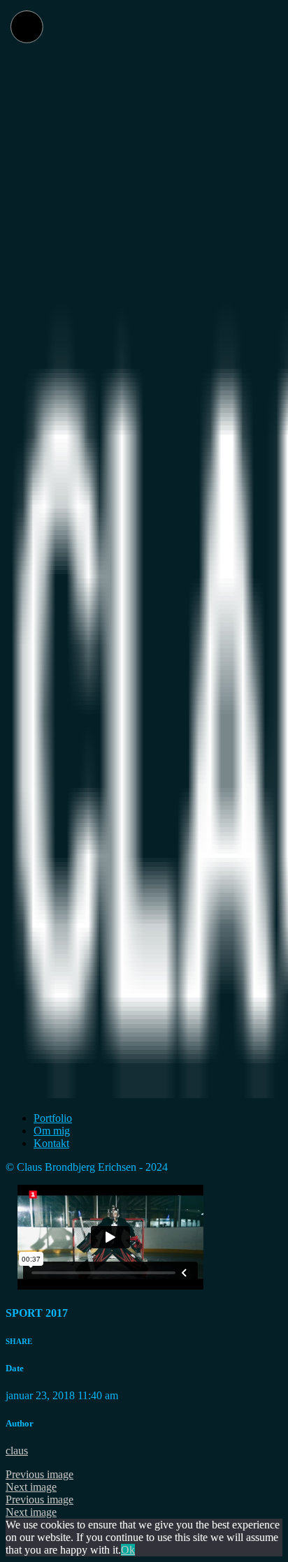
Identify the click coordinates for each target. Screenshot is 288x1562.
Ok (128, 1550)
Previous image (39, 1474)
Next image (31, 1487)
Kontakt (51, 1143)
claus (17, 1451)
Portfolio (53, 1118)
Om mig (52, 1131)
